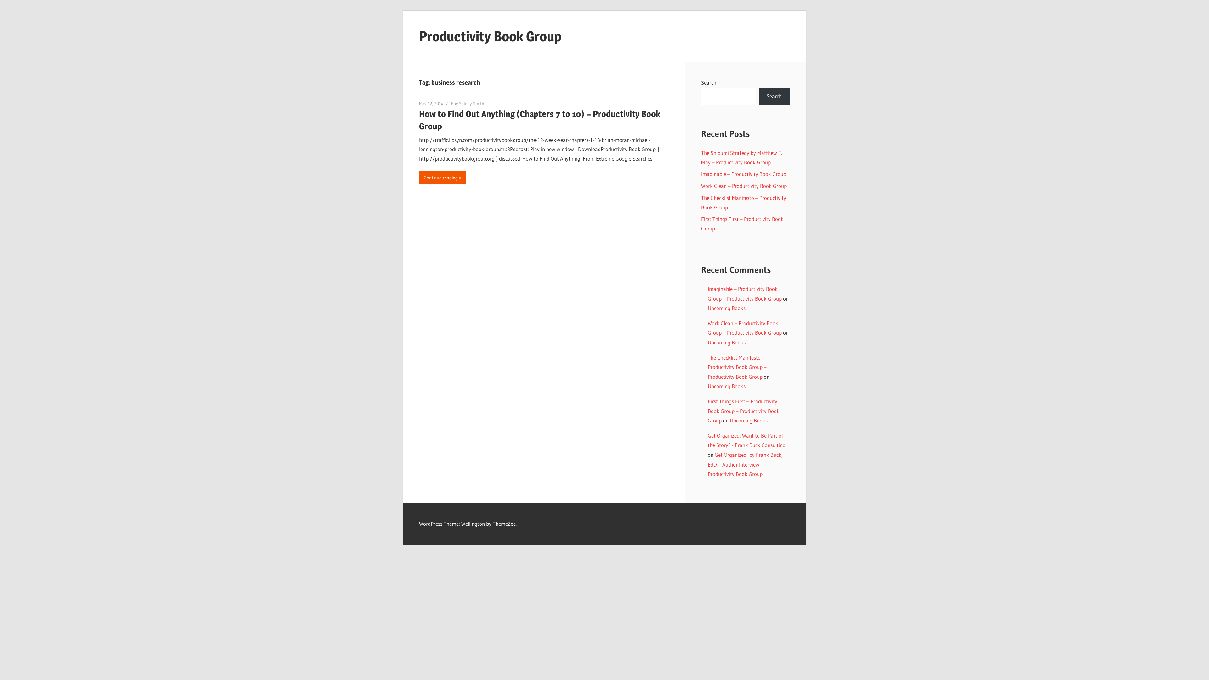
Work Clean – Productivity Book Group (744, 186)
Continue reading (441, 178)
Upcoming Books (727, 308)
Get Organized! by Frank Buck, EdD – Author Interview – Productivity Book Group (745, 464)
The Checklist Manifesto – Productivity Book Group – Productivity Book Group (737, 367)
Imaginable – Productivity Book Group (743, 174)
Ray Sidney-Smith (467, 103)
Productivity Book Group (490, 36)
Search (708, 82)
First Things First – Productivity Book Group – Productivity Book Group (744, 411)
